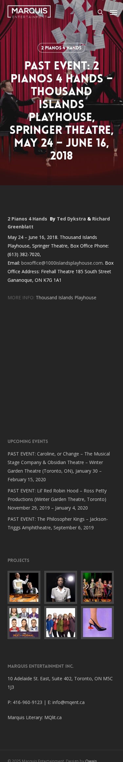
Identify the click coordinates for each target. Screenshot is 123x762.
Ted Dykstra (71, 219)
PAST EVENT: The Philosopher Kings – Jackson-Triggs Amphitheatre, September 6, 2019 (58, 523)
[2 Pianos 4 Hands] (25, 587)
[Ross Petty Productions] (98, 587)
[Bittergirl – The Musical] (98, 622)
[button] (113, 12)
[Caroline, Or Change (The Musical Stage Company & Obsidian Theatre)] (61, 587)
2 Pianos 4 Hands (61, 48)
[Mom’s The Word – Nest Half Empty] (61, 622)
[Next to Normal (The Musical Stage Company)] (25, 622)
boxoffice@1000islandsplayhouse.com (62, 263)
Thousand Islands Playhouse (66, 297)
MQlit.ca (53, 717)
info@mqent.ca (69, 702)
